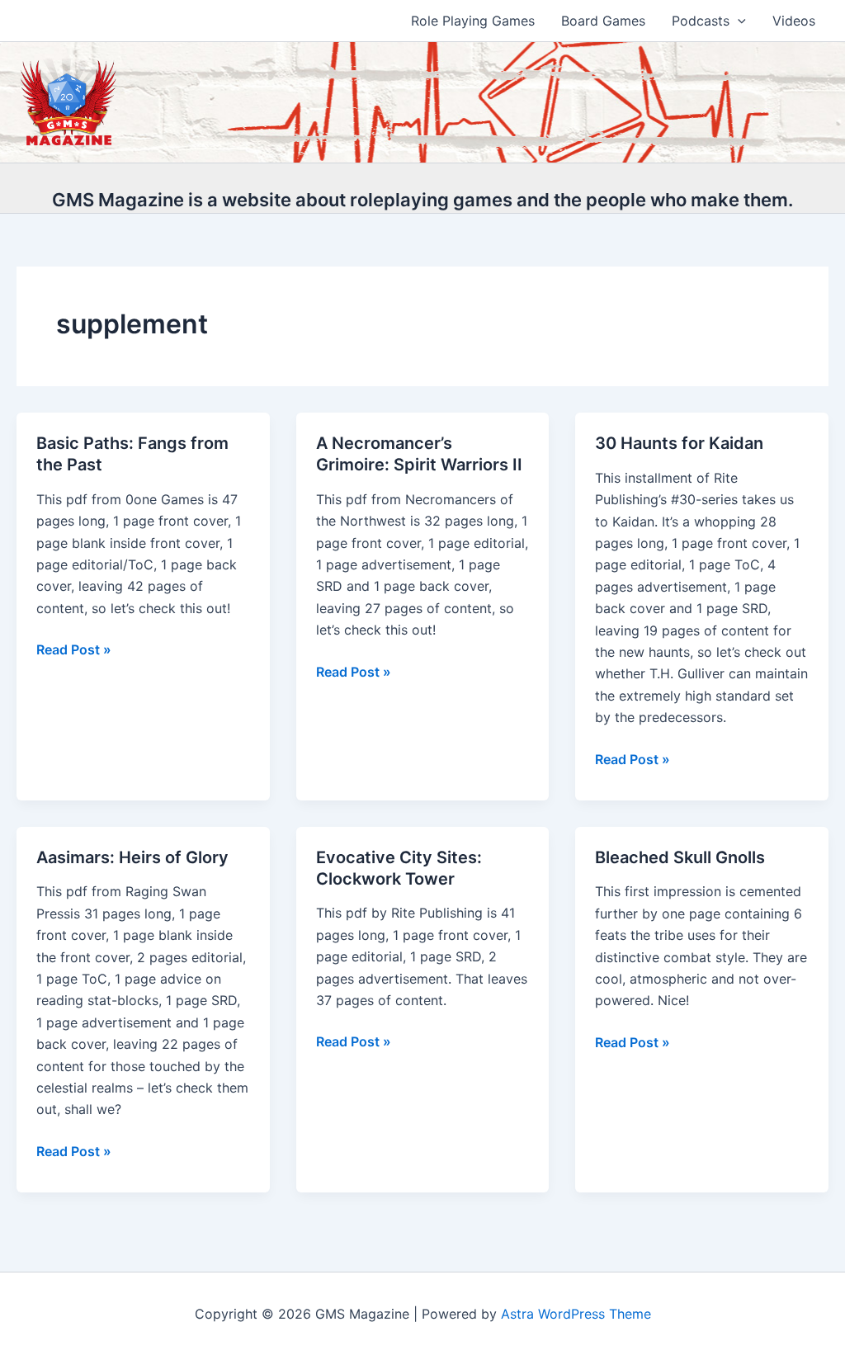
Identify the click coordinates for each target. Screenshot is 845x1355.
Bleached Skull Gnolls (680, 857)
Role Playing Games (473, 20)
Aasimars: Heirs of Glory (132, 857)
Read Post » (73, 650)
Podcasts (700, 20)
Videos (793, 20)
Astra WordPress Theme (576, 1313)
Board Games (603, 20)
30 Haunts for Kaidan (679, 443)
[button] (737, 20)
